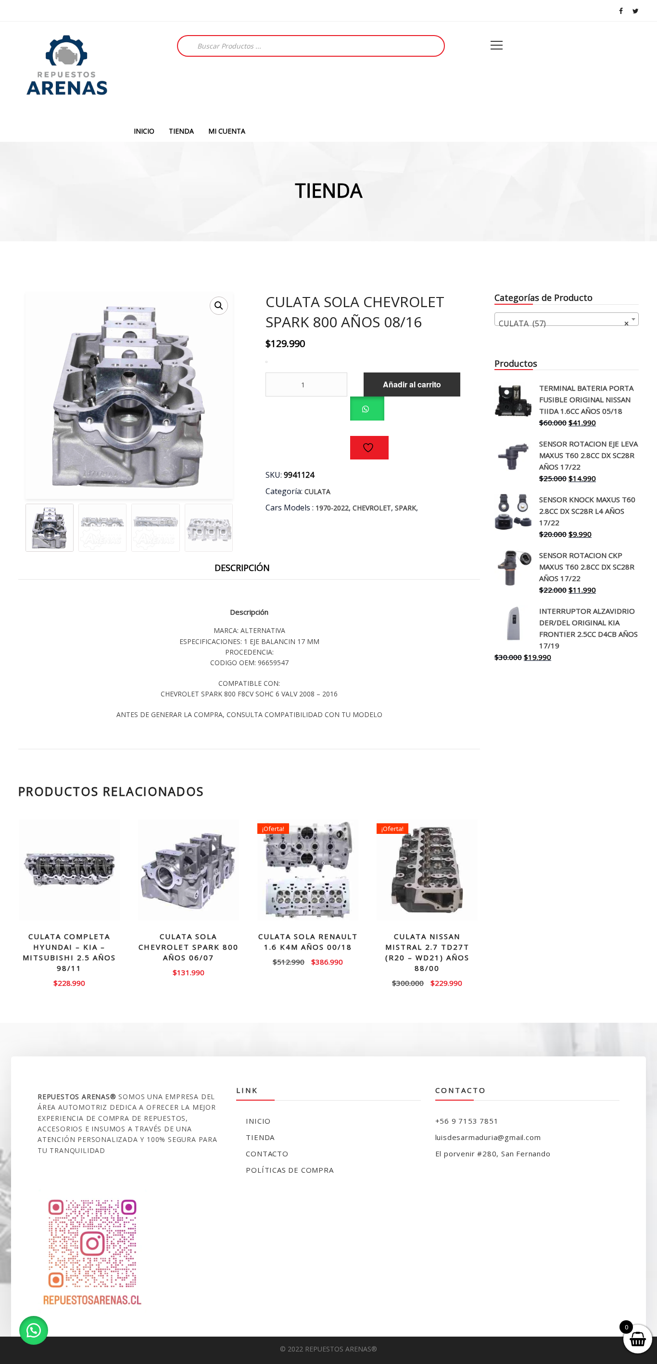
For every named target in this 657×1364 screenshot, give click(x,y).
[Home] (66, 71)
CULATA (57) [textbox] (564, 323)
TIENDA (181, 131)
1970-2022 (332, 507)
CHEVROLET (372, 507)
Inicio (258, 1121)
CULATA (317, 491)
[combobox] (566, 319)
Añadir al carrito (412, 384)
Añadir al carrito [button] (188, 971)
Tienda (260, 1137)
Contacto (267, 1153)
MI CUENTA (226, 131)
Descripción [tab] (242, 567)
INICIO (144, 131)
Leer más (69, 982)
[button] (219, 306)
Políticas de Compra (289, 1170)
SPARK (405, 507)
